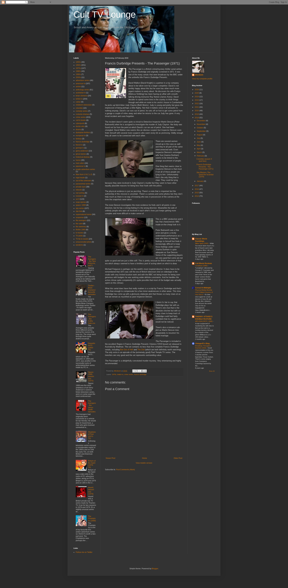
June (199, 142)
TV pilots (79, 236)
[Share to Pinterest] (145, 371)
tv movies (79, 233)
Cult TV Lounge (105, 14)
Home (144, 458)
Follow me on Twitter (84, 552)
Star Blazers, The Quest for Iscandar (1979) (205, 174)
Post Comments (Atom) (125, 470)
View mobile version (144, 463)
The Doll (141, 349)
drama (78, 129)
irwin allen (80, 163)
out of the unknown (83, 181)
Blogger (155, 569)
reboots (79, 190)
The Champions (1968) (92, 518)
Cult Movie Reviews (203, 263)
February (201, 156)
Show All (211, 371)
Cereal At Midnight (203, 288)
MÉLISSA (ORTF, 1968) (204, 321)
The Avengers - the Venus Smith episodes (92, 406)
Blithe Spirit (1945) (202, 243)
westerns (79, 245)
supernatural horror (84, 214)
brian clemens (81, 96)
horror (78, 160)
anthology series (82, 90)
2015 (197, 193)
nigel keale (80, 178)
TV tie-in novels (82, 239)
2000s (78, 77)
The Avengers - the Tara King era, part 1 (92, 261)
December (201, 121)
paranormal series (83, 184)
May (199, 145)
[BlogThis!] (136, 371)
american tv (80, 83)
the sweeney (81, 227)
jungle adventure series (85, 169)
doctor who (80, 126)
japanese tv (80, 166)
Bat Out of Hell (126, 349)
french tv (79, 145)
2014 (197, 196)
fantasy (79, 139)
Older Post (178, 458)
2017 (197, 186)
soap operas (81, 202)
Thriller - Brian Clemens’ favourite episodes (92, 290)
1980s (78, 71)
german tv (80, 148)
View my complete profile (202, 79)
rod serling (80, 193)
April (199, 149)
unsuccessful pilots (83, 242)
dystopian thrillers (83, 132)
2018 (197, 118)
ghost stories (81, 154)
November (201, 124)
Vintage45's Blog (202, 343)
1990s (78, 74)
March (199, 152)
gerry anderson (82, 151)
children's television (84, 105)
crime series (128, 374)
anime (78, 87)
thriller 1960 (81, 230)
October (200, 128)
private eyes (81, 187)
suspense (80, 217)
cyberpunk (80, 123)
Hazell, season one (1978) (91, 490)
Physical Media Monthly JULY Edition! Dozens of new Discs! (204, 292)
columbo (79, 108)
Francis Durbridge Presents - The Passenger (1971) (204, 166)
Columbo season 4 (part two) (204, 160)
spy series (80, 208)
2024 (197, 97)
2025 (197, 93)
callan (78, 102)
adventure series (82, 80)
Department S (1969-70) (91, 346)
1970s (114, 374)
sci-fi (78, 199)
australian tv (81, 93)
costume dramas (82, 114)
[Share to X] (139, 371)
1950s (78, 62)
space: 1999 (81, 205)
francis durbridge (140, 374)
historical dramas (83, 157)
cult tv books (81, 120)
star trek (79, 211)
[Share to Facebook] (142, 371)
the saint (79, 224)
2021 (197, 107)
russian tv (80, 196)
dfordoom (199, 75)
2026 (197, 90)
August (200, 135)
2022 (197, 103)
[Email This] (133, 371)
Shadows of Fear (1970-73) (92, 435)
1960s (78, 65)
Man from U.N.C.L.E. (84, 174)
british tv (120, 374)
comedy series (82, 111)
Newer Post (110, 458)
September (201, 131)
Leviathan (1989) (201, 266)
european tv (81, 135)
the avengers (81, 220)
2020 (197, 111)
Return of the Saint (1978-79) (92, 464)
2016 (197, 189)
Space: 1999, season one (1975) (91, 376)
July (199, 138)
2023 (197, 100)
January (200, 181)
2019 (197, 114)
